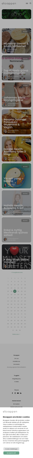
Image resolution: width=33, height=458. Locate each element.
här (23, 443)
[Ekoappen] (10, 411)
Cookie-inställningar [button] (11, 449)
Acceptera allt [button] (11, 453)
